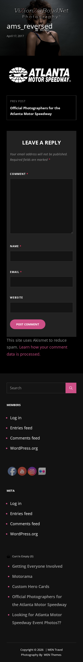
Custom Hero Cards (30, 586)
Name (15, 246)
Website (16, 297)
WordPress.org (24, 448)
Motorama (22, 576)
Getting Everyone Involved (37, 566)
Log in (15, 417)
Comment (19, 174)
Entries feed (21, 427)
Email (16, 272)
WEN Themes (52, 655)
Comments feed (25, 438)
